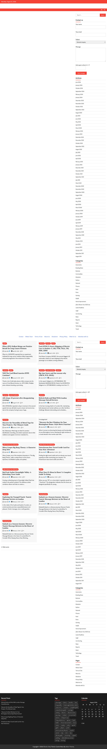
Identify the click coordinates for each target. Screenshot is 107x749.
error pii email (72, 715)
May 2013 (78, 238)
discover (64, 712)
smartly (72, 730)
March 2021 (79, 183)
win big (57, 740)
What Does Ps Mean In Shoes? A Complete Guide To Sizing (55, 473)
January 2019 (79, 229)
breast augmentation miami (70, 705)
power (67, 727)
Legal (77, 310)
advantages (58, 702)
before (65, 702)
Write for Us (72, 336)
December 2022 (80, 137)
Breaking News (79, 268)
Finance (77, 286)
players (62, 727)
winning (63, 740)
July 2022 (78, 152)
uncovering (67, 735)
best (76, 702)
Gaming (78, 295)
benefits (71, 702)
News (77, 317)
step (62, 733)
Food (77, 289)
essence (57, 717)
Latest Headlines (80, 307)
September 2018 (80, 235)
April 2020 (78, 204)
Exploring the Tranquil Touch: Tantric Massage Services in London (17, 498)
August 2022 (79, 149)
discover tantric (71, 712)
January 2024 (79, 97)
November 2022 (80, 140)
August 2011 (79, 256)
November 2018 (80, 232)
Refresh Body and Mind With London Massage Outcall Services (53, 399)
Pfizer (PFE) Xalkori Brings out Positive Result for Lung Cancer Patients (17, 347)
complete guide (74, 707)
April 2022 (78, 158)
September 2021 (80, 177)
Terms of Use (38, 336)
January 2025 (79, 85)
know (74, 722)
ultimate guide (58, 735)
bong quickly (58, 705)
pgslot (57, 727)
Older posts (6, 547)
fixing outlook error (60, 720)
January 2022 (79, 164)
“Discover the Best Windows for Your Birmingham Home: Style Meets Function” (55, 423)
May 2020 (78, 201)
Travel (77, 329)
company (66, 707)
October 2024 (79, 88)
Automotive (79, 265)
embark (64, 715)
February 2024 (79, 94)
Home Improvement (81, 301)
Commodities (79, 274)
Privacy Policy (63, 336)
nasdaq (63, 725)
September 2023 (80, 109)
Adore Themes (70, 746)
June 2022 (78, 155)
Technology (78, 326)
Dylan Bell (6, 351)
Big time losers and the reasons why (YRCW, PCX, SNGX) (52, 374)
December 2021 (80, 168)
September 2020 (80, 192)
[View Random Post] (101, 9)
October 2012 (79, 241)
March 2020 (79, 207)
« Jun (83, 723)
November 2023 (80, 103)
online (68, 725)
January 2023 (79, 134)
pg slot (73, 725)
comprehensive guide (60, 710)
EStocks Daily (47, 746)
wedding (57, 738)
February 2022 (79, 161)
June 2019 (78, 220)
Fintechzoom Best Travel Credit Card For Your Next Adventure (54, 448)
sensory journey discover (61, 730)
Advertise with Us (83, 336)
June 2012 (78, 244)
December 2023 (80, 100)
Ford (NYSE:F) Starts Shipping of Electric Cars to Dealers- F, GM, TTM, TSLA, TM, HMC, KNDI (54, 348)
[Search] (104, 9)
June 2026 (78, 82)
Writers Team (29, 336)
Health (77, 298)
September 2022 (80, 146)
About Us (47, 336)
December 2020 (80, 186)
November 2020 (80, 189)
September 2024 (80, 91)
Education (78, 277)
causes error (58, 707)
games (68, 720)
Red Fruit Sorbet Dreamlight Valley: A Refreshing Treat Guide (17, 473)
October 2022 (79, 143)
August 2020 (79, 195)
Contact (21, 336)
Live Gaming (79, 314)
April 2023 (78, 125)
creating (57, 712)
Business (78, 271)
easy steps (58, 715)
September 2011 (80, 253)
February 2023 (79, 131)
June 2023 (78, 119)
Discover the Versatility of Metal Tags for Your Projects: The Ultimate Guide (18, 424)
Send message (81, 73)
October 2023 (79, 106)
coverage (70, 710)
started (57, 733)
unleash (74, 735)
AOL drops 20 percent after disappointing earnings (18, 399)
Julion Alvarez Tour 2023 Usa (83, 304)
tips (71, 733)
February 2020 (79, 210)
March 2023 (79, 128)
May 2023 (78, 122)
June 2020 (78, 198)
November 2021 (80, 171)
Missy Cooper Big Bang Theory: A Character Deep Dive (19, 448)
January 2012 (79, 247)
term (66, 733)
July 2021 (78, 180)
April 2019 (78, 223)
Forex (77, 292)
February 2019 (79, 226)
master (57, 725)
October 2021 (79, 174)
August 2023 (79, 112)
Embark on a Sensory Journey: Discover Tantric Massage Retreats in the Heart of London (54, 499)
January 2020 (79, 213)
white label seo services (67, 738)
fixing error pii (64, 717)
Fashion (77, 280)
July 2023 (78, 116)
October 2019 (79, 216)
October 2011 (79, 250)
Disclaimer (55, 336)
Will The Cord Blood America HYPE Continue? (16, 374)
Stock (77, 323)
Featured (78, 283)
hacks (73, 720)
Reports (78, 320)
